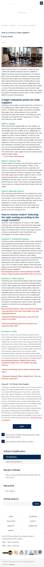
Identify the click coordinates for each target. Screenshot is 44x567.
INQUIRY (11, 530)
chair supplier (10, 491)
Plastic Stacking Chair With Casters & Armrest (24, 274)
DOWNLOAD (33, 526)
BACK (22, 426)
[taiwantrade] (22, 552)
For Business (11, 457)
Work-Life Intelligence (14, 462)
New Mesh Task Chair (13, 311)
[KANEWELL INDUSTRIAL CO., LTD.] (9, 3)
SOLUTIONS (11, 521)
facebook (8, 42)
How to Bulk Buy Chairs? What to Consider (19, 442)
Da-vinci (12, 564)
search (36, 504)
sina (24, 42)
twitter (19, 42)
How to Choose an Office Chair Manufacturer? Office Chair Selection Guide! (23, 436)
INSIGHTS (13, 25)
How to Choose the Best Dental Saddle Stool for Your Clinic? (23, 476)
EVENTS (33, 521)
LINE (13, 42)
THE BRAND (33, 516)
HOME (5, 25)
